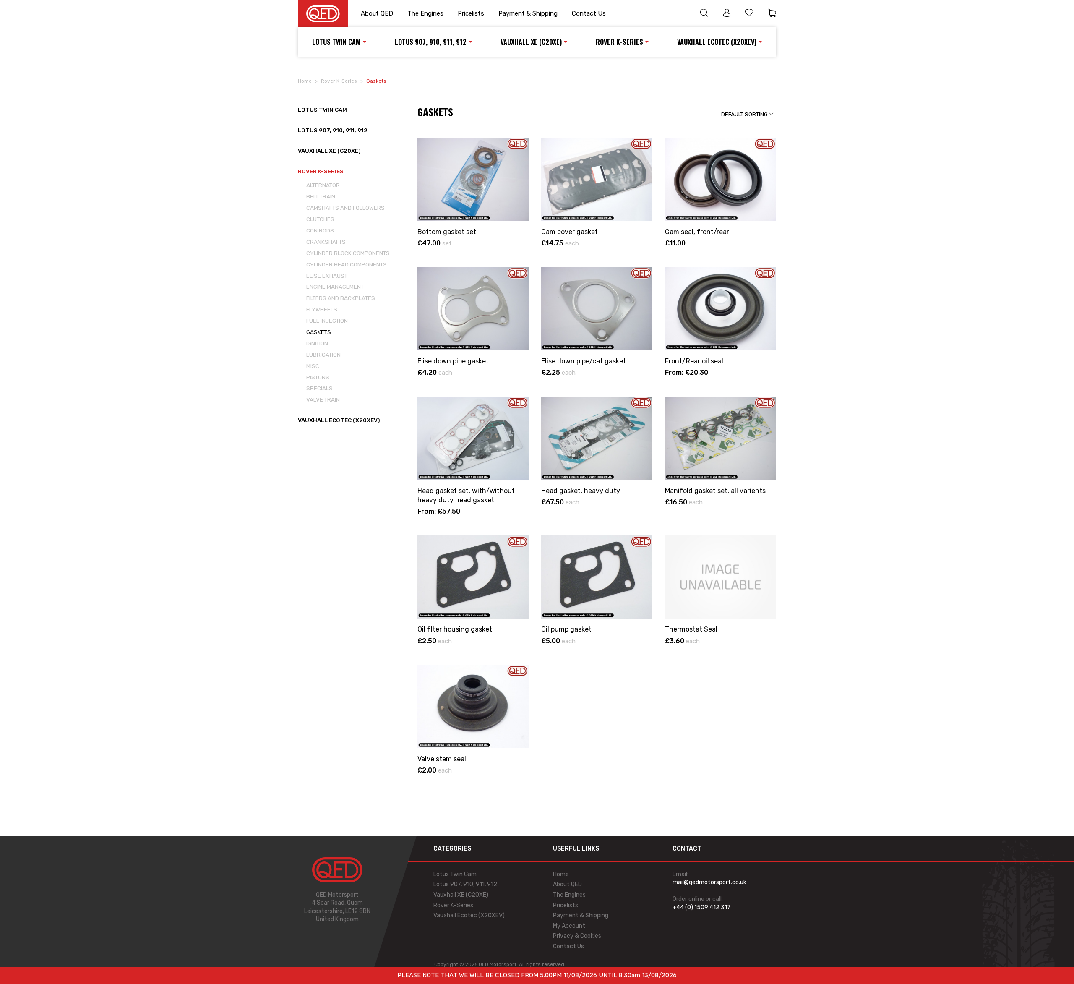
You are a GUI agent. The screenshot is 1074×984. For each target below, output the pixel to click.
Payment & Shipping (528, 13)
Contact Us (589, 13)
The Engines (425, 13)
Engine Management (335, 286)
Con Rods (320, 230)
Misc (312, 366)
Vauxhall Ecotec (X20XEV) (716, 42)
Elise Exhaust (326, 275)
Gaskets (318, 332)
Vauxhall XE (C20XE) (531, 42)
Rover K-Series (619, 42)
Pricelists (471, 13)
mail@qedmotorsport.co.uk (709, 882)
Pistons (317, 377)
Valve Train (323, 399)
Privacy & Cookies (577, 936)
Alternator (323, 185)
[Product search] (704, 14)
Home (305, 81)
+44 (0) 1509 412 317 (701, 907)
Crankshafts (326, 241)
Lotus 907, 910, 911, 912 (431, 42)
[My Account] (726, 14)
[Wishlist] (749, 14)
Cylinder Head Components (346, 264)
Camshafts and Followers (345, 207)
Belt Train (320, 196)
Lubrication (323, 354)
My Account (569, 925)
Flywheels (321, 309)
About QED (377, 13)
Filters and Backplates (340, 298)
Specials (319, 388)
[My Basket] (772, 14)
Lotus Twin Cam (336, 42)
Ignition (317, 343)
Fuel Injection (327, 320)
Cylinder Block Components (348, 253)
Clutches (320, 219)
